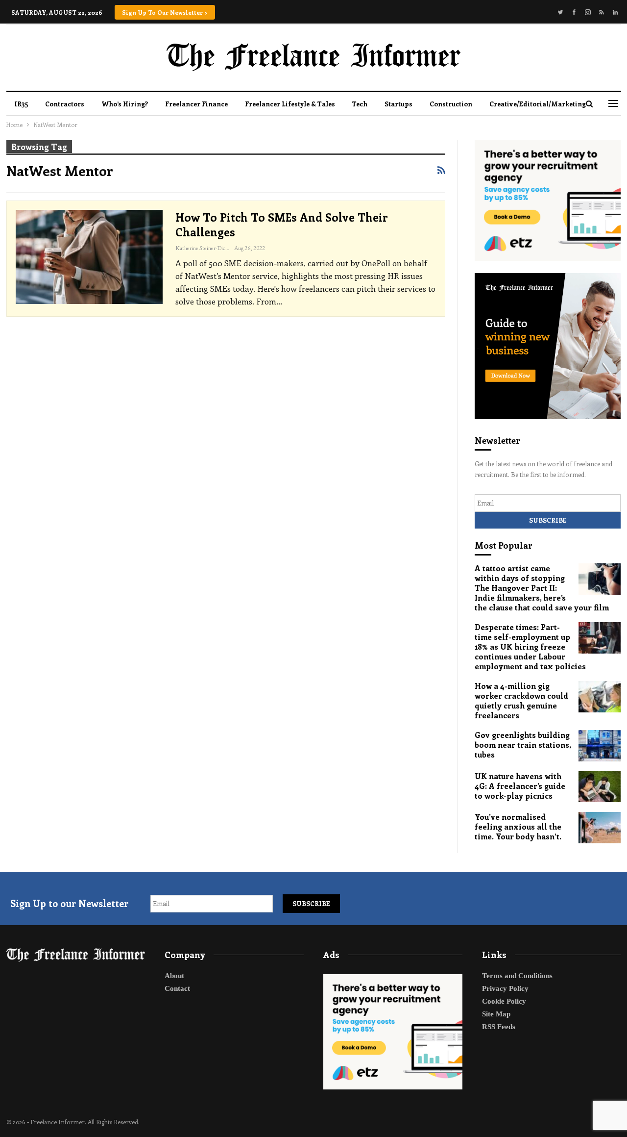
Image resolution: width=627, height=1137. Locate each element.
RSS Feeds (498, 1027)
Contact (177, 988)
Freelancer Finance (196, 103)
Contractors (64, 103)
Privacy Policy (505, 988)
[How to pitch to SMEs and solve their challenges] (89, 257)
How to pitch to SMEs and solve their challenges (281, 224)
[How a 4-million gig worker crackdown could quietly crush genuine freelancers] (600, 696)
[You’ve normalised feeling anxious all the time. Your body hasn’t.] (600, 827)
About (174, 976)
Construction (451, 103)
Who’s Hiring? (124, 103)
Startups (398, 103)
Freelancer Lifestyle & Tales (290, 103)
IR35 (21, 103)
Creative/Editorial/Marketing (537, 103)
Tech (359, 103)
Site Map (496, 1014)
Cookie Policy (504, 1001)
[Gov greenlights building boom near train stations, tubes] (600, 745)
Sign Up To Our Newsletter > (165, 12)
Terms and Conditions (517, 976)
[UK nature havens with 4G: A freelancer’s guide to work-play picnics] (600, 787)
